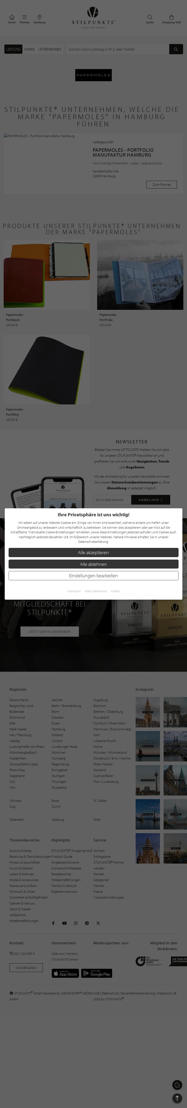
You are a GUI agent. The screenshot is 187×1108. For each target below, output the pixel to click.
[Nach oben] (177, 1098)
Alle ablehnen (93, 564)
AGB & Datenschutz (95, 591)
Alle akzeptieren (93, 552)
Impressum (74, 591)
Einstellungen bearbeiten (93, 575)
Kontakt (115, 591)
